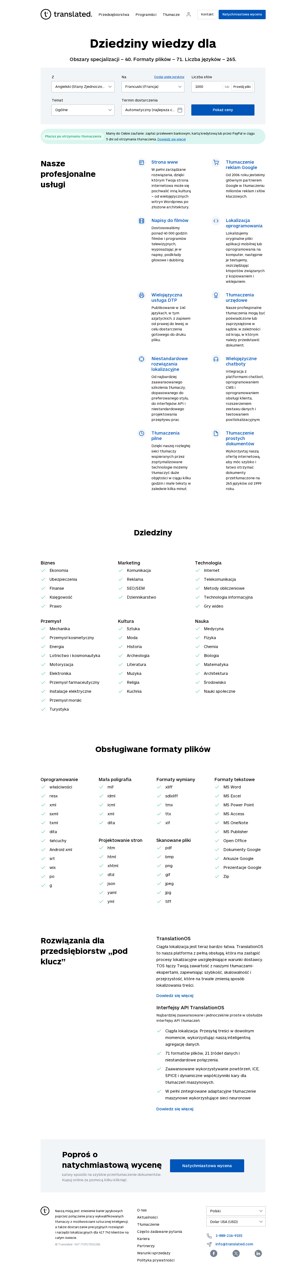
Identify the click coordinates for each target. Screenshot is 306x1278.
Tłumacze (171, 14)
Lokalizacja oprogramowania (244, 223)
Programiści (146, 14)
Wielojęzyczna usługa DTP (166, 297)
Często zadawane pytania (159, 1231)
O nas (142, 1210)
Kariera (143, 1238)
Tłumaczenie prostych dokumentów (240, 438)
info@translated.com (234, 1244)
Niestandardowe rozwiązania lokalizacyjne (169, 364)
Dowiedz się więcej (171, 139)
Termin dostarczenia (140, 100)
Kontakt (207, 14)
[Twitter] (236, 1253)
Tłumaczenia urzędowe (240, 297)
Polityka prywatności (156, 1260)
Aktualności (147, 1217)
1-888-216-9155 (228, 1235)
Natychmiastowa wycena (242, 14)
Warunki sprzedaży (153, 1253)
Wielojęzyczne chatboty (241, 361)
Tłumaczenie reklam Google (241, 164)
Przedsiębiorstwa (114, 14)
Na (153, 77)
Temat (57, 100)
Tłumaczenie (148, 1224)
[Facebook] (213, 1253)
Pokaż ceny (223, 110)
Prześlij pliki (242, 87)
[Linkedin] (258, 1253)
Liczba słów (202, 77)
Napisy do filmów (169, 220)
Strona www (164, 162)
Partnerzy (146, 1246)
